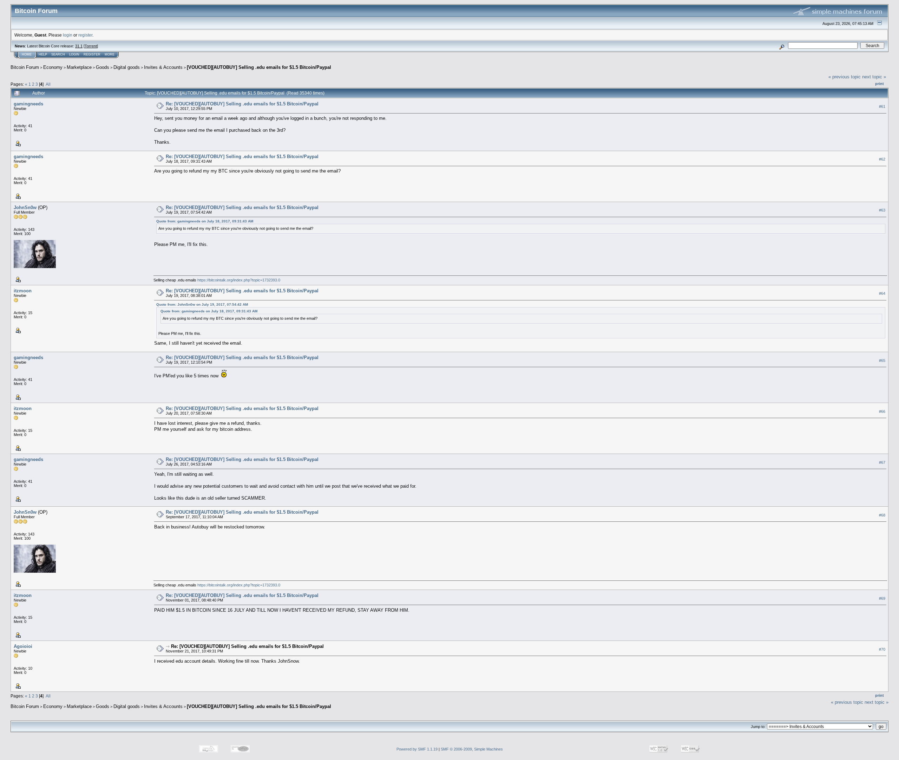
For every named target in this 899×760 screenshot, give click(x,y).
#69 (882, 598)
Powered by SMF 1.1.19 (417, 749)
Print (879, 84)
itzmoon (23, 290)
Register (92, 54)
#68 (882, 515)
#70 (882, 649)
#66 (882, 411)
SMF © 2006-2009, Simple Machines (472, 749)
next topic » (874, 76)
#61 (882, 106)
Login (74, 54)
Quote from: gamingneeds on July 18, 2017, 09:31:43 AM (204, 221)
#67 (882, 462)
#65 (882, 360)
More (109, 54)
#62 (882, 159)
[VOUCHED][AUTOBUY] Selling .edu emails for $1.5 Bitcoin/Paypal (259, 67)
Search (58, 54)
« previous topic (844, 76)
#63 (882, 210)
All (48, 84)
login (67, 35)
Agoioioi (23, 646)
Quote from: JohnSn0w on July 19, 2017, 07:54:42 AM (202, 304)
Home (27, 54)
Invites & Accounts (163, 67)
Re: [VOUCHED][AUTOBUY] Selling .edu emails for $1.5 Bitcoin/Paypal (242, 103)
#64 (882, 293)
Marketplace (79, 67)
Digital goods (126, 67)
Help (43, 54)
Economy (53, 67)
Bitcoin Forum (25, 67)
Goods (102, 67)
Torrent (91, 46)
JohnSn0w (25, 207)
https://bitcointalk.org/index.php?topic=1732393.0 (238, 280)
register (85, 35)
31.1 (79, 46)
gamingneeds (28, 103)
